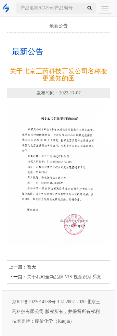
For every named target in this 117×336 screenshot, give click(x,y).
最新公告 (58, 25)
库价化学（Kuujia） (54, 321)
